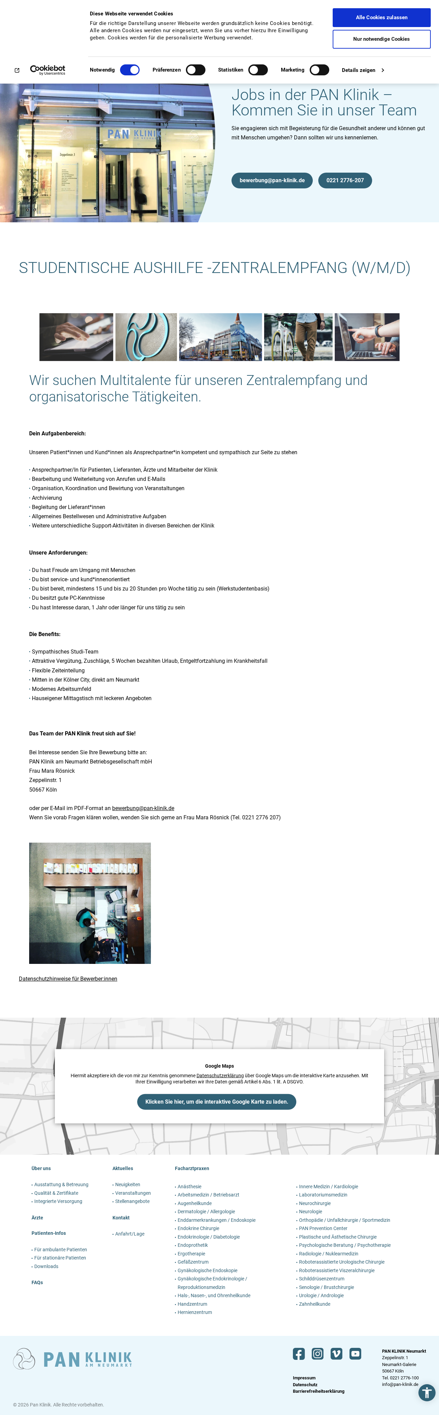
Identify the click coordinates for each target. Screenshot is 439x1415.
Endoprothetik (193, 1245)
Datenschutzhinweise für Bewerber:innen (68, 979)
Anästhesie (189, 1186)
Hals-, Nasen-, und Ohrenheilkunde (214, 1295)
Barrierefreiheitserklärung (318, 1391)
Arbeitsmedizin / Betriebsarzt (208, 1194)
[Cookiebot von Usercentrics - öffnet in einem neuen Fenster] (44, 70)
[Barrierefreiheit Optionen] (427, 1392)
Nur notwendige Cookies (381, 39)
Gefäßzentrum (193, 1262)
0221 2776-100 (404, 1377)
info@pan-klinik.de (400, 1384)
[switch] (195, 72)
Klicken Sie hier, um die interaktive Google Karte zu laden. (216, 1101)
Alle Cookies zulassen (381, 17)
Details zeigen (358, 70)
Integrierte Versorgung (58, 1201)
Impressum (304, 1377)
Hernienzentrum (195, 1312)
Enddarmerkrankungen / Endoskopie (217, 1220)
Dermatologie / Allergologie (206, 1211)
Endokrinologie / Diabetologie (209, 1237)
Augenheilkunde (195, 1203)
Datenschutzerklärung (220, 1075)
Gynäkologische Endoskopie (207, 1270)
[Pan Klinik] (72, 1359)
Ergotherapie (191, 1253)
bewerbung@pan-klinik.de (272, 180)
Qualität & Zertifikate (56, 1193)
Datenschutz (305, 1384)
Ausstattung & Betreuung (61, 1184)
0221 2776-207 (345, 180)
